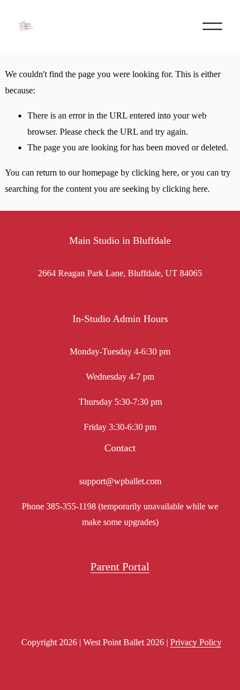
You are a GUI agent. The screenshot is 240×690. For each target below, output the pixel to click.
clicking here (154, 172)
